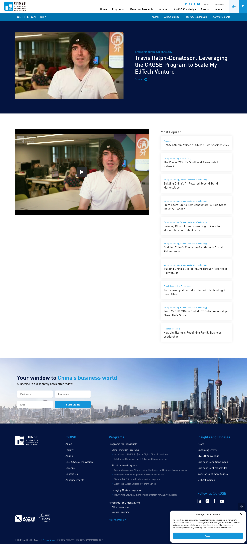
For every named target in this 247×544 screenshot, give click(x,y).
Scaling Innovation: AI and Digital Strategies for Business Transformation (151, 470)
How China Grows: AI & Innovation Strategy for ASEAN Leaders (145, 494)
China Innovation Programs (125, 449)
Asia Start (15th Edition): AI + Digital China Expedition (141, 454)
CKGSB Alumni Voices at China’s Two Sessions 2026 (196, 145)
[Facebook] (194, 4)
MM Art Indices (206, 479)
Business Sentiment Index (213, 467)
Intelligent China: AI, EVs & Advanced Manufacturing (140, 459)
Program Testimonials (196, 16)
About (218, 9)
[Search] (243, 6)
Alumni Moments (221, 16)
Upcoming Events (208, 449)
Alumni (163, 9)
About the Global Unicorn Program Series (135, 483)
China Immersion (120, 507)
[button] (241, 514)
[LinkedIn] (186, 4)
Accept (208, 535)
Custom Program (120, 511)
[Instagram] (190, 4)
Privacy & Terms (50, 540)
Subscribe (73, 404)
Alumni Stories (171, 16)
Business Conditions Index (213, 461)
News (206, 4)
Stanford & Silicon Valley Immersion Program (137, 479)
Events (205, 9)
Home (103, 9)
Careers (70, 467)
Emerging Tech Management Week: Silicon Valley (139, 474)
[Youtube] (198, 4)
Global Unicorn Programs (124, 465)
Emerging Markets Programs (126, 490)
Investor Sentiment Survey (213, 473)
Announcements (74, 479)
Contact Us (219, 4)
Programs (118, 9)
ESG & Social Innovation (79, 461)
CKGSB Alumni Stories (31, 17)
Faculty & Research (141, 9)
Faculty (69, 449)
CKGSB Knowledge (185, 9)
